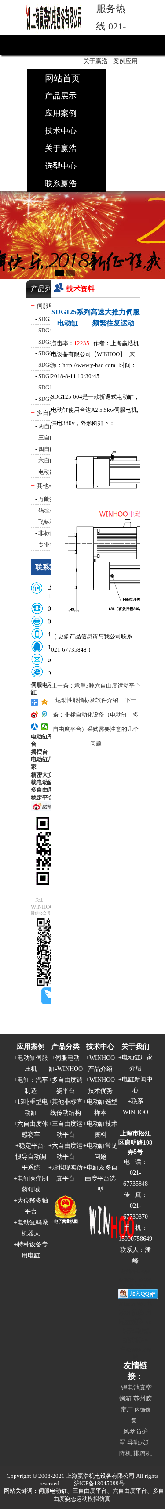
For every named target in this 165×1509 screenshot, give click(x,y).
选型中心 (61, 166)
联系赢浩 (61, 183)
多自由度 (42, 789)
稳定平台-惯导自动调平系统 (30, 1156)
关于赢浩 (61, 148)
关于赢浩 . (97, 61)
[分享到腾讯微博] (44, 714)
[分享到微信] (44, 726)
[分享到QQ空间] (44, 702)
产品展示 (61, 95)
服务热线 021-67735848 (111, 26)
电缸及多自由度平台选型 (101, 1178)
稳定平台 (42, 797)
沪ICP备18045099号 (99, 1483)
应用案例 (61, 113)
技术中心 (61, 130)
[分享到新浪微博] (34, 714)
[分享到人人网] (34, 726)
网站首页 (62, 78)
